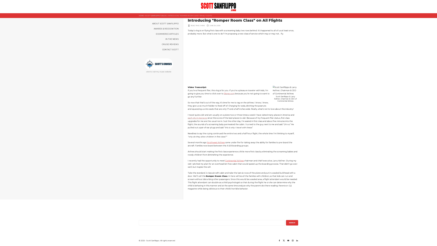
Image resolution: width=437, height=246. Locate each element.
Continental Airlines (234, 161)
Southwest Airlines (216, 142)
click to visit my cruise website (158, 72)
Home (141, 16)
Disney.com (229, 94)
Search (292, 223)
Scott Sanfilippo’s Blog (156, 16)
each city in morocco (197, 118)
